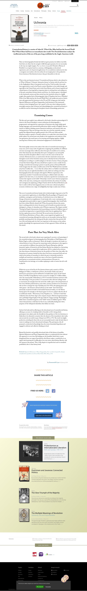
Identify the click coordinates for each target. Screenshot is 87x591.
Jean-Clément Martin (37, 519)
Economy (27, 11)
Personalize (48, 586)
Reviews (63, 11)
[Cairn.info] (50, 554)
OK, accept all (40, 586)
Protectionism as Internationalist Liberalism (55, 446)
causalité (22, 45)
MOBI (76, 45)
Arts (32, 11)
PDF (68, 45)
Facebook (61, 1)
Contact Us (40, 578)
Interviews (68, 11)
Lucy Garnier (41, 34)
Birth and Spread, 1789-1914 (53, 450)
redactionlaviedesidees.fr (57, 427)
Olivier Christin (36, 496)
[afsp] (41, 554)
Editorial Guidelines (42, 576)
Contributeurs (41, 580)
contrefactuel (17, 45)
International (37, 11)
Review (36, 17)
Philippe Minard (36, 476)
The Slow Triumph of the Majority (46, 492)
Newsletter (54, 570)
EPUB (72, 45)
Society (22, 11)
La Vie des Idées (75, 0)
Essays (58, 11)
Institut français (43, 35)
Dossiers (30, 576)
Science (54, 11)
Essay (46, 444)
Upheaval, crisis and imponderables (43, 515)
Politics (17, 11)
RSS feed (67, 570)
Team (39, 574)
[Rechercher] (78, 5)
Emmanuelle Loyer (39, 33)
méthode (12, 45)
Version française (52, 45)
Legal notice (41, 572)
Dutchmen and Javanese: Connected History (47, 471)
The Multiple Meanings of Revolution (47, 513)
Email (34, 411)
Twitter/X (55, 1)
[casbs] (34, 554)
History (49, 11)
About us (40, 570)
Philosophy (43, 11)
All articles (67, 1)
